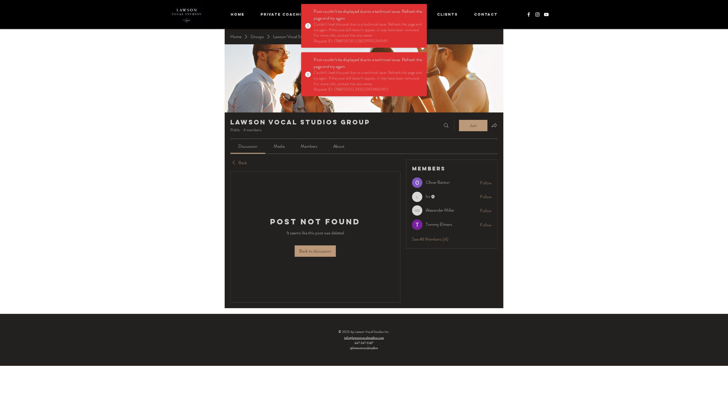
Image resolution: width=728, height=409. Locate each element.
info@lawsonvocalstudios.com (364, 337)
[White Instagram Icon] (537, 14)
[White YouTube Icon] (546, 14)
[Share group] (494, 125)
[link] (247, 146)
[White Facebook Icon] (528, 14)
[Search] (446, 125)
